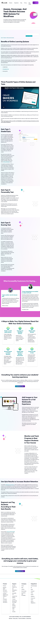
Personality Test (6, 69)
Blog (21, 2)
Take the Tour (35, 2)
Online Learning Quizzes (10, 37)
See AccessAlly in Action (14, 590)
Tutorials (13, 599)
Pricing (25, 2)
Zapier (32, 599)
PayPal (32, 594)
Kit (31, 587)
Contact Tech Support (14, 597)
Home (2, 37)
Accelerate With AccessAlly (23, 594)
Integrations (16, 2)
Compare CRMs (14, 607)
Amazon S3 (33, 598)
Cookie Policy (28, 618)
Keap (32, 589)
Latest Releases (13, 604)
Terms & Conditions (22, 618)
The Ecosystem (5, 598)
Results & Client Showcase (5, 589)
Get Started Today (20, 386)
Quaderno (32, 596)
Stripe (32, 592)
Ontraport (32, 591)
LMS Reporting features (10, 484)
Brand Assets (24, 591)
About (23, 585)
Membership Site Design (14, 601)
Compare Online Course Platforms (5, 595)
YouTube (13, 611)
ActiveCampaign (34, 585)
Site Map (10, 618)
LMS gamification (6, 161)
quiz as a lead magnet (11, 531)
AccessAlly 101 (14, 594)
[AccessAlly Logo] (5, 3)
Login (34, 2)
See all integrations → (33, 602)
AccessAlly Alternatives (5, 601)
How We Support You (14, 586)
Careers (23, 589)
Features (10, 2)
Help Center (30, 3)
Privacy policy (15, 618)
